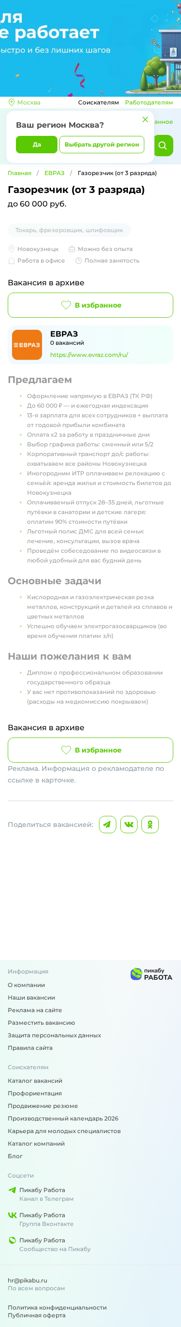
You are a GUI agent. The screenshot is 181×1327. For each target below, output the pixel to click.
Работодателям (149, 102)
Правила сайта (30, 1047)
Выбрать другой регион (102, 144)
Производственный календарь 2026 (63, 1118)
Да (37, 144)
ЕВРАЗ (54, 173)
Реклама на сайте (35, 1010)
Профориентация (35, 1093)
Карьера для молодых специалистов (64, 1131)
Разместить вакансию (41, 1022)
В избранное (98, 305)
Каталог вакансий (35, 1080)
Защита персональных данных (54, 1035)
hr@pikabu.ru (27, 1280)
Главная (19, 173)
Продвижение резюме (43, 1105)
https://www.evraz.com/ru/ (89, 354)
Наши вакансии (31, 997)
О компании (26, 984)
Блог (15, 1156)
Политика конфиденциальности (57, 1307)
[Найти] (162, 145)
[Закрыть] (145, 119)
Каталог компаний (36, 1143)
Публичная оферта (37, 1315)
